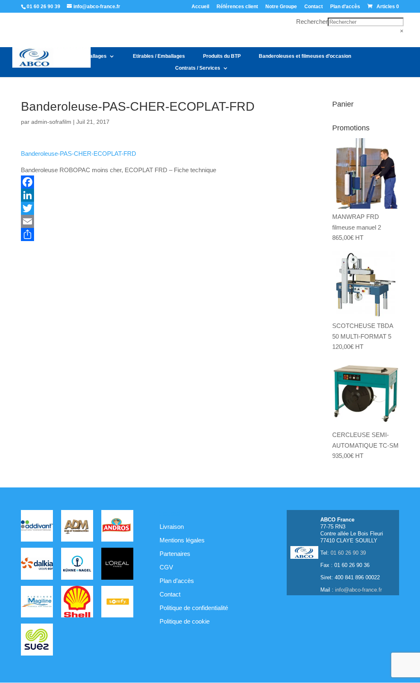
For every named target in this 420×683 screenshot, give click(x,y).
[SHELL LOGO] (77, 603)
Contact (313, 6)
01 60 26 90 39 (43, 6)
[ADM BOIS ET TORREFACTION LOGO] (77, 527)
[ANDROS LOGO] (117, 527)
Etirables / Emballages (159, 56)
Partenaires (175, 553)
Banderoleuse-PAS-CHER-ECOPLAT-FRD (78, 153)
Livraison (172, 526)
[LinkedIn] (160, 195)
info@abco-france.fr (358, 590)
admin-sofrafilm (51, 121)
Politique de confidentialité (194, 607)
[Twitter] (160, 208)
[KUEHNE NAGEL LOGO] (77, 565)
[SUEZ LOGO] (37, 641)
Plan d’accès (345, 6)
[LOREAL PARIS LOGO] (117, 565)
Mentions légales (182, 540)
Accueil (200, 6)
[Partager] (160, 234)
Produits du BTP (222, 56)
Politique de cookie (185, 621)
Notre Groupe (281, 6)
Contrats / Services (197, 68)
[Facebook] (160, 182)
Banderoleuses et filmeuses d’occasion (305, 56)
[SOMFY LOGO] (117, 603)
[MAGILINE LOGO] (37, 603)
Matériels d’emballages (79, 56)
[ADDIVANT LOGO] (37, 527)
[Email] (160, 221)
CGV (166, 567)
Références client (237, 6)
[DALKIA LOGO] (37, 565)
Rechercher (312, 21)
